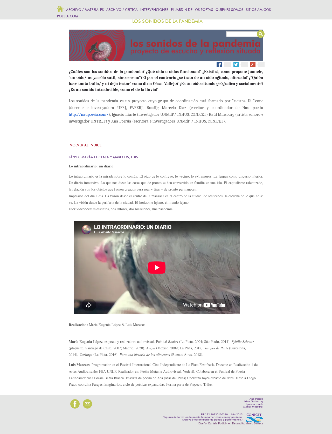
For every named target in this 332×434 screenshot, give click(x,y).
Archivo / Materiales (85, 10)
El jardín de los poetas (192, 10)
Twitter (242, 64)
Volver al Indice (85, 145)
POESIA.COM (67, 16)
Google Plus (259, 64)
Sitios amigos (258, 10)
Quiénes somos (229, 10)
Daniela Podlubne (219, 423)
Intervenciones (154, 10)
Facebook (224, 64)
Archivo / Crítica (122, 10)
